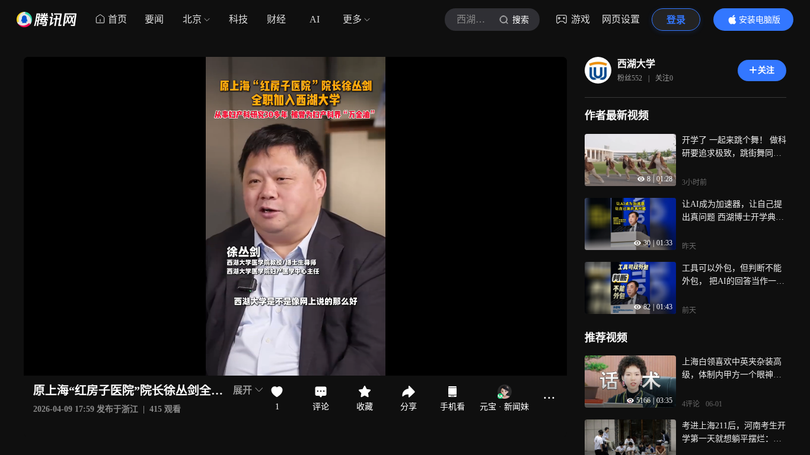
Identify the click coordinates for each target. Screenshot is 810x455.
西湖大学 (636, 64)
